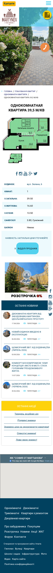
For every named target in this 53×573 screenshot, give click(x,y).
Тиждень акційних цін (26, 413)
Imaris (38, 544)
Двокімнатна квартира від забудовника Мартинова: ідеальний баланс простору (28, 316)
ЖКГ (41, 531)
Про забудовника (15, 526)
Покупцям (33, 526)
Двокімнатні (30, 508)
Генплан (8, 548)
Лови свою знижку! (26, 439)
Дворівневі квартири (17, 518)
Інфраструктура (30, 553)
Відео (7, 559)
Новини (25, 531)
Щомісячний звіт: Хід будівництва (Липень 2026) (31, 348)
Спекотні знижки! (26, 433)
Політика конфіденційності (19, 564)
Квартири (29, 548)
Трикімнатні (11, 513)
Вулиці (18, 548)
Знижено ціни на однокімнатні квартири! (26, 426)
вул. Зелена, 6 (34, 184)
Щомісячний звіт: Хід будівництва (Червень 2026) (31, 385)
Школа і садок (12, 553)
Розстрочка (11, 531)
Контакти (20, 536)
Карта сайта (18, 559)
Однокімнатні (12, 508)
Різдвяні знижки (27, 420)
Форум (8, 536)
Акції (34, 531)
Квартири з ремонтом (34, 513)
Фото (44, 553)
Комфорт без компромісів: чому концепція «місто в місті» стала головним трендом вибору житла (30, 367)
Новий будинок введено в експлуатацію (26, 333)
